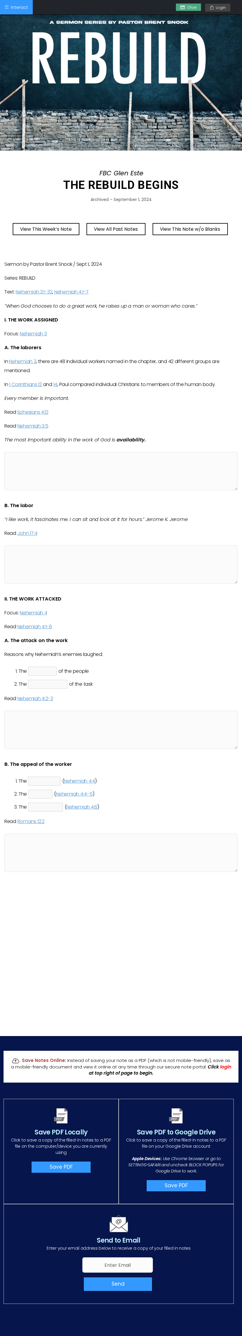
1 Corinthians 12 (25, 384)
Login (219, 7)
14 (55, 384)
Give (192, 7)
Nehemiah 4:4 (79, 781)
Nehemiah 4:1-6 (34, 626)
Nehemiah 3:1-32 (34, 291)
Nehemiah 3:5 (32, 426)
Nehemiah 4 (33, 612)
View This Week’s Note (46, 229)
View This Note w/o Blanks (190, 229)
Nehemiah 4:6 (81, 807)
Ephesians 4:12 (32, 412)
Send (118, 1283)
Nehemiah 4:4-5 (74, 794)
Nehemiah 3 (33, 333)
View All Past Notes (116, 229)
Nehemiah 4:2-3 (35, 698)
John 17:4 (27, 533)
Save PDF (61, 1166)
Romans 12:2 (31, 821)
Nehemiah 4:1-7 (71, 291)
